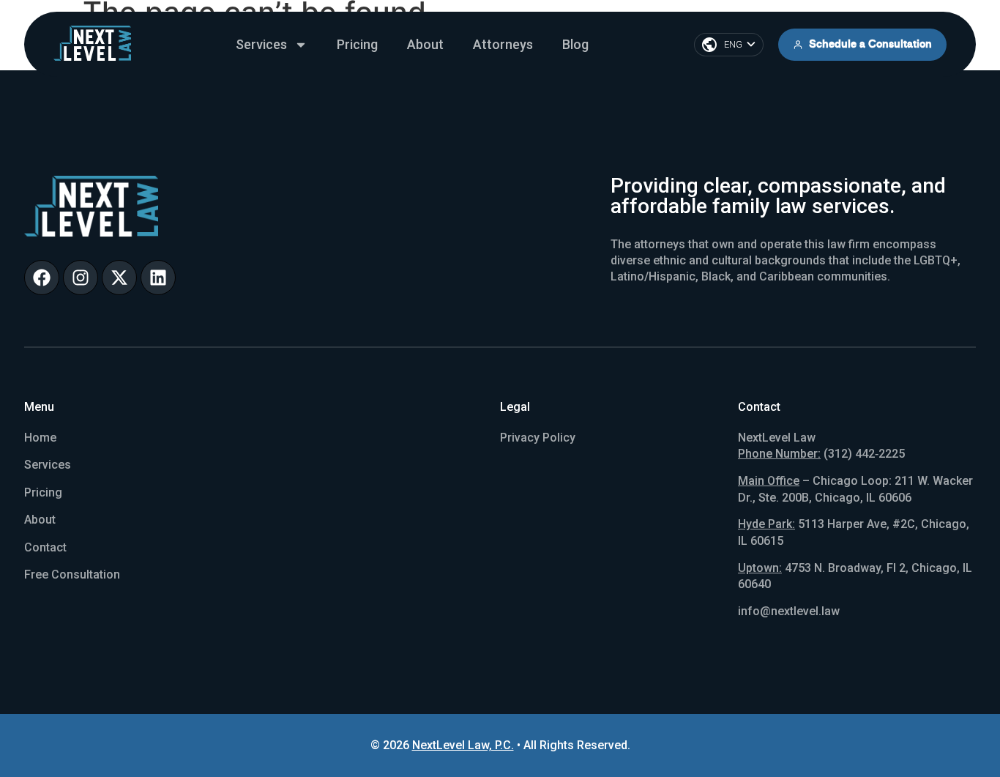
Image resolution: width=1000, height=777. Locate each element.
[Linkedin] (158, 277)
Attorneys (503, 44)
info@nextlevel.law (789, 611)
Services (261, 44)
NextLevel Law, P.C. (463, 745)
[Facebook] (41, 277)
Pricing (357, 44)
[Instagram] (80, 277)
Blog (575, 44)
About (425, 44)
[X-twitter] (119, 277)
